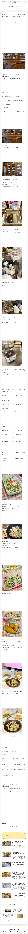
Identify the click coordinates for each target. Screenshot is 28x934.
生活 (4, 823)
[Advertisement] (14, 37)
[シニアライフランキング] (5, 76)
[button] (25, 467)
